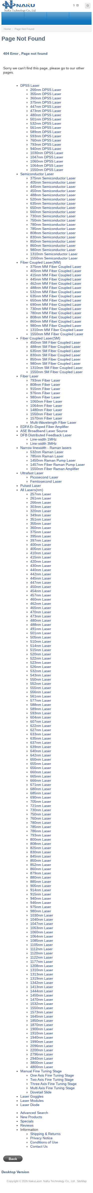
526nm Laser (40, 667)
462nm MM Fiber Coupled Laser (55, 283)
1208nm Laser (41, 966)
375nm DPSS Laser (45, 102)
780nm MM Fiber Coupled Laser (55, 313)
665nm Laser (40, 776)
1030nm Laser (41, 915)
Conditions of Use (44, 1142)
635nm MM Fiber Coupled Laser (55, 296)
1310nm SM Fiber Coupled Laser (56, 368)
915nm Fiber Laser (45, 389)
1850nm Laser (41, 1021)
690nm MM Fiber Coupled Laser (55, 304)
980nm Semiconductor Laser (53, 250)
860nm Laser (40, 869)
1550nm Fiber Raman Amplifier (54, 469)
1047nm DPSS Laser (46, 157)
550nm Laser (40, 679)
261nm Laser (40, 498)
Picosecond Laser (44, 477)
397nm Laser (40, 540)
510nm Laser (40, 641)
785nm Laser (40, 827)
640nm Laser (40, 751)
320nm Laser (40, 511)
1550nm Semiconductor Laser (54, 258)
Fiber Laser (29, 376)
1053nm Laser (41, 928)
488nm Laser (40, 625)
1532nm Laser (41, 1004)
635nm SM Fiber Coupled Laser (55, 351)
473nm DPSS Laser (45, 111)
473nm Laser (40, 616)
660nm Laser (40, 772)
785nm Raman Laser (46, 456)
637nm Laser (40, 743)
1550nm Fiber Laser (46, 414)
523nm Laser (40, 663)
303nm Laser (40, 507)
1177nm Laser (41, 962)
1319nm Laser (41, 978)
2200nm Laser (41, 1050)
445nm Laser (40, 578)
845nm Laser (40, 856)
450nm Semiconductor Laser (53, 191)
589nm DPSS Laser (45, 132)
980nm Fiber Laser (45, 397)
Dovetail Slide (41, 1092)
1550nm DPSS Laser (46, 170)
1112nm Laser (41, 949)
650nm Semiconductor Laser (53, 208)
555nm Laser (40, 688)
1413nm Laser (41, 987)
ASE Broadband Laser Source (43, 431)
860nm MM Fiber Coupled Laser (55, 321)
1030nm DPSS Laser (46, 153)
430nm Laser (40, 566)
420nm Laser (40, 561)
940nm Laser (40, 898)
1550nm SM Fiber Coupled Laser (56, 372)
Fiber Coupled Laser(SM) (40, 338)
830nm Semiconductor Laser (53, 237)
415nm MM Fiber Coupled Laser (55, 275)
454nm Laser (40, 591)
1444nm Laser (41, 991)
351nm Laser (40, 519)
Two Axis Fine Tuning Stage (52, 1080)
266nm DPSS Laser (45, 90)
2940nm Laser (41, 1058)
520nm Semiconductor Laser (53, 199)
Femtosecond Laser (46, 481)
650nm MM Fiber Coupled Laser (55, 300)
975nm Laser (40, 907)
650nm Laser (40, 759)
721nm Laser (40, 806)
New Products (31, 1117)
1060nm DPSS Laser (46, 161)
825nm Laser (40, 848)
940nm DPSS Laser (45, 149)
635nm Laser (40, 738)
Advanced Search (34, 1113)
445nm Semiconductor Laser (53, 187)
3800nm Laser (41, 1063)
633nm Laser (40, 734)
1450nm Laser (41, 995)
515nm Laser (40, 650)
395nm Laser (40, 536)
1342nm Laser (41, 983)
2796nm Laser (41, 1054)
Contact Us (39, 1146)
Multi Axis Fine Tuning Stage (52, 1088)
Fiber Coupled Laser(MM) (40, 262)
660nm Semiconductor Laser (53, 212)
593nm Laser (40, 713)
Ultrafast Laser (31, 473)
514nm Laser (40, 646)
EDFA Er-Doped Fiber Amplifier (44, 427)
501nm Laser (40, 633)
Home (7, 29)
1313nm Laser (41, 974)
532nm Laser (40, 671)
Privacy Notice (41, 1138)
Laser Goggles (31, 1096)
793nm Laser (40, 835)
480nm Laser (40, 620)
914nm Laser (40, 890)
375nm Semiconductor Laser (53, 178)
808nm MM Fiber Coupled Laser (55, 317)
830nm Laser (40, 852)
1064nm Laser (41, 936)
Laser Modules (32, 1101)
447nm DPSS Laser (45, 107)
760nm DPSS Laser (45, 140)
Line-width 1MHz (43, 439)
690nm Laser (40, 797)
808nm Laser (40, 844)
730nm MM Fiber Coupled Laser (55, 309)
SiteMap (82, 1181)
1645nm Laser (41, 1016)
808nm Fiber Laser (45, 385)
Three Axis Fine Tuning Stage (53, 1084)
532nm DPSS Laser (45, 123)
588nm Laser (40, 705)
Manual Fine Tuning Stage (41, 1071)
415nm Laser (40, 557)
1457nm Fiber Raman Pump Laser (57, 465)
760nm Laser (40, 818)
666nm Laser (40, 780)
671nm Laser (40, 785)
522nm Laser (40, 658)
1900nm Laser (41, 1029)
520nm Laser (40, 654)
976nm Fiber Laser (45, 393)
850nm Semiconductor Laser (53, 241)
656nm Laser (40, 768)
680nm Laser (40, 789)
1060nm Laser (41, 932)
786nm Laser (40, 831)
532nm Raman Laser (46, 452)
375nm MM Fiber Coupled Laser (55, 267)
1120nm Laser (41, 953)
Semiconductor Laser (37, 174)
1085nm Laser (41, 941)
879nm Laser (40, 873)
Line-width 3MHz (43, 443)
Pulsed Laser (30, 486)
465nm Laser (40, 608)
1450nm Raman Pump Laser (53, 460)
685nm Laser (40, 793)
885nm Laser (40, 882)
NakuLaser (35, 1181)
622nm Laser (40, 726)
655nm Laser (40, 764)
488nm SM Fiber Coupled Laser (55, 347)
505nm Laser (40, 637)
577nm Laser (40, 700)
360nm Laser (40, 528)
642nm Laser (40, 755)
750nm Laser (40, 814)
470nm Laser (40, 612)
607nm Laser (40, 721)
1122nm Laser (41, 957)
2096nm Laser (41, 1046)
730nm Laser (40, 810)
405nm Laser (40, 549)
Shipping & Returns (45, 1134)
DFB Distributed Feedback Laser (46, 435)
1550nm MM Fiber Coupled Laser (56, 334)
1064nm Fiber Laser (46, 406)
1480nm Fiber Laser (46, 410)
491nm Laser (40, 629)
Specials (26, 1121)
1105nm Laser (41, 945)
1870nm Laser (41, 1025)
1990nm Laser (41, 1042)
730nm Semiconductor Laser (53, 216)
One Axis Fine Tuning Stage (52, 1075)
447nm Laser (40, 582)
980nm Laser (40, 911)
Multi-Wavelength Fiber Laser (53, 422)
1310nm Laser (41, 970)
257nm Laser (40, 494)
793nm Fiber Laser (45, 380)
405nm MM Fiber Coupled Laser (55, 271)
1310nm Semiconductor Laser (54, 254)
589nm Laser (40, 709)
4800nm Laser (41, 1067)
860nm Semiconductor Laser (53, 246)
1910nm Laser (41, 1033)
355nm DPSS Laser (45, 94)
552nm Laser (40, 684)
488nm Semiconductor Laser (53, 195)
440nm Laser (40, 570)
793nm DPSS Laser (45, 144)
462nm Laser (40, 604)
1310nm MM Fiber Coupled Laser (56, 330)
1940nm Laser (41, 1037)
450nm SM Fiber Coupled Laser (55, 342)
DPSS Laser (29, 85)
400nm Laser (40, 545)
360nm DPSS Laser (45, 98)
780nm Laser (40, 823)
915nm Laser (40, 894)
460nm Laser (40, 599)
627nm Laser (40, 730)
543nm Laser (40, 675)
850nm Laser (40, 860)
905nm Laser (40, 886)
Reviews (26, 1125)
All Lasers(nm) (31, 490)
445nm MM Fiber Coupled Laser (55, 279)
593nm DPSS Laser (45, 136)
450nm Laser (40, 587)
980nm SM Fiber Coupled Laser (55, 363)
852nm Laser (40, 865)
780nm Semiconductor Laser (53, 224)
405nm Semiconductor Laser (53, 182)
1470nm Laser (41, 999)
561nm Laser (40, 696)
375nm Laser (40, 532)
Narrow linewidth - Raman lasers (45, 448)
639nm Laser (40, 747)
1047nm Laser (41, 924)
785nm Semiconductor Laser (53, 229)
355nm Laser (40, 524)
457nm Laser (40, 595)
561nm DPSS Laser (45, 128)
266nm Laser (40, 502)
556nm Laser (40, 692)
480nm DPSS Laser (45, 115)
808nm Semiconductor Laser (53, 233)
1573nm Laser (41, 1012)
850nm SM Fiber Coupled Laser (55, 359)
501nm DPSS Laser (45, 119)
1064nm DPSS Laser (46, 165)
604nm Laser (40, 717)
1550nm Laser (41, 1008)
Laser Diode (29, 1105)
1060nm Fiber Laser (46, 401)
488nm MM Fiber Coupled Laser (55, 288)
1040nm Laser (41, 919)
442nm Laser (40, 574)
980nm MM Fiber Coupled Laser (55, 326)
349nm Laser (40, 515)
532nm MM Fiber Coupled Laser (55, 292)
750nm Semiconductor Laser (53, 220)
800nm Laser (40, 839)
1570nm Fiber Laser (46, 418)
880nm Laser (40, 877)
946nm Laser (40, 903)
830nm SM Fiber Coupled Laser (55, 355)
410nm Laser (40, 553)
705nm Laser (40, 802)
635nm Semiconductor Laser (53, 203)
